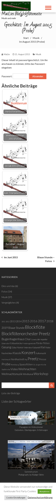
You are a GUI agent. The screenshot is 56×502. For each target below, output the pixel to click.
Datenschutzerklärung (40, 497)
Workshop (41, 374)
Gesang (6, 347)
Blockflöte (35, 327)
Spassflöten (26, 364)
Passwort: (7, 76)
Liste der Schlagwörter (16, 401)
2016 (33, 321)
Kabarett (36, 347)
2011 (3, 322)
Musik (38, 54)
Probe (6, 364)
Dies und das (8, 286)
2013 (13, 321)
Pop (26, 359)
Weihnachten (27, 369)
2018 (50, 321)
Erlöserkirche (16, 343)
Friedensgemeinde (29, 343)
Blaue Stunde (16, 327)
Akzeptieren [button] (44, 491)
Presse (42, 359)
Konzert (28, 352)
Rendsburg (15, 365)
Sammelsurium (31, 471)
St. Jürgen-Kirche (39, 365)
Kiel (42, 347)
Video (14, 369)
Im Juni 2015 (11, 257)
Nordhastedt (17, 359)
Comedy (34, 339)
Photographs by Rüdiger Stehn (31, 474)
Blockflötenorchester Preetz (26, 333)
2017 (42, 321)
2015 (26, 321)
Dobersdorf (6, 343)
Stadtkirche (6, 369)
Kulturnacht (41, 353)
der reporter (42, 339)
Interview (28, 347)
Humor (20, 347)
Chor (28, 339)
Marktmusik (6, 359)
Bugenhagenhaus (13, 339)
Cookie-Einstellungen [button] (15, 497)
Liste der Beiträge (11, 393)
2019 (5, 327)
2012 (7, 322)
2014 (19, 321)
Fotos (4, 291)
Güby (14, 347)
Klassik (17, 353)
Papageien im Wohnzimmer (31, 427)
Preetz (33, 358)
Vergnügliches (9, 302)
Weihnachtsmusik (12, 374)
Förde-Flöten (43, 343)
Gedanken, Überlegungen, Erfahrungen (31, 430)
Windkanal (28, 374)
